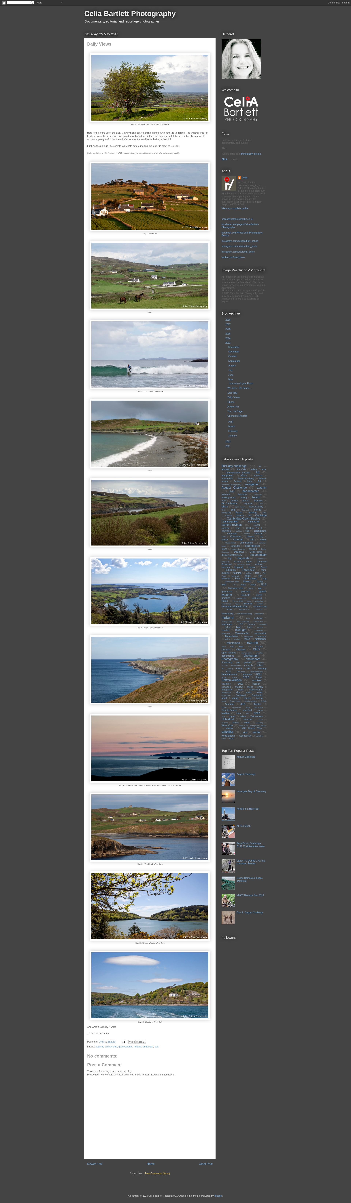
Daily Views (233, 397)
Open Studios (229, 652)
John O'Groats (242, 622)
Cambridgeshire (230, 521)
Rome (224, 677)
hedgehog (259, 601)
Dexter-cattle (256, 552)
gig (259, 588)
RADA (239, 668)
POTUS (225, 665)
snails (249, 692)
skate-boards (255, 689)
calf (249, 515)
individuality (227, 613)
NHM (232, 647)
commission (246, 542)
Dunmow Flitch (243, 564)
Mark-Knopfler (242, 633)
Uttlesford (228, 719)
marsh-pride (260, 633)
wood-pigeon (228, 735)
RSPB (246, 677)
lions (249, 627)
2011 (228, 446)
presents (248, 665)
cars (238, 528)
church (250, 536)
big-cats (248, 503)
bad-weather (250, 491)
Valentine (247, 719)
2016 (228, 329)
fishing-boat (250, 578)
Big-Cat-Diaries (229, 503)
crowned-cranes (238, 549)
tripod (232, 716)
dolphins (260, 559)
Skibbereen (226, 693)
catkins (239, 531)
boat (233, 509)
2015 (228, 333)
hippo (237, 604)
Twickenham (256, 716)
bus (265, 512)
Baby (232, 491)
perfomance (228, 655)
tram (247, 713)
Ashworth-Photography (231, 485)
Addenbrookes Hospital (238, 472)
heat (249, 601)
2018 (228, 319)
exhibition (231, 570)
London (225, 630)
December (234, 347)
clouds (225, 539)
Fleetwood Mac (232, 582)
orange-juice (246, 653)
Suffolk (264, 701)
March (232, 426)
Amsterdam (227, 478)
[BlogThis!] (133, 1042)
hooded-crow (260, 606)
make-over (226, 633)
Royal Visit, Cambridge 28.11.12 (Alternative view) (251, 845)
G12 (264, 584)
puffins (260, 665)
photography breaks (251, 153)
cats (247, 531)
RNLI (259, 674)
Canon (257, 525)
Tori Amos (258, 707)
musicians (233, 643)
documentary (258, 554)
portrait (247, 662)
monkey (237, 639)
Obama (259, 646)
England (238, 567)
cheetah (258, 533)
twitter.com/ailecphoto (233, 257)
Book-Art (245, 510)
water (247, 722)
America (258, 475)
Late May (232, 392)
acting (254, 469)
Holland (260, 604)
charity (247, 534)
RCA (228, 671)
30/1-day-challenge (234, 466)
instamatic (259, 614)
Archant (237, 481)
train (238, 713)
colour (263, 539)
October (232, 356)
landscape (147, 1046)
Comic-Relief (230, 543)
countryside (111, 1046)
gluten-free (227, 591)
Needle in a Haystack (248, 808)
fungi (253, 584)
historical (248, 603)
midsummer (262, 636)
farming (237, 572)
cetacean (232, 533)
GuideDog (257, 598)
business (228, 516)
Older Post (206, 1163)
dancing (253, 549)
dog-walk (243, 558)
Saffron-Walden (232, 680)
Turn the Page (234, 411)
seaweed (226, 687)
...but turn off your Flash (240, 383)
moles (227, 639)
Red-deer (241, 672)
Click (224, 159)
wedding (259, 723)
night (241, 646)
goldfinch (245, 591)
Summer (229, 704)
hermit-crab (226, 604)
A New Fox (233, 406)
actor (264, 469)
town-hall (247, 710)
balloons (226, 494)
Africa (243, 475)
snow (259, 692)
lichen (228, 627)
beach (256, 497)
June (231, 374)
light (238, 627)
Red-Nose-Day (256, 672)
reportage (247, 674)
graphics (226, 598)
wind (245, 732)
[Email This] (130, 1042)
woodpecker (245, 736)
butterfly (240, 515)
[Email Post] (123, 1041)
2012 (228, 441)
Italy (248, 618)
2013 (228, 342)
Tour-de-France (229, 710)
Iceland (259, 609)
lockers (260, 627)
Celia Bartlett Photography (130, 14)
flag (265, 578)
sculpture (226, 684)
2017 (228, 324)
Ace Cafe (241, 469)
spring (235, 698)
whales (229, 728)
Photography (230, 659)
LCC (241, 624)
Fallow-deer (248, 570)
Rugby (258, 677)
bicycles (258, 500)
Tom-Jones (236, 707)
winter (257, 732)
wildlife (227, 732)
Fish (237, 578)
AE (258, 472)
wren (231, 738)
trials (223, 717)
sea (156, 1046)
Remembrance (229, 674)
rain (248, 668)
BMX (224, 510)
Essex (251, 567)
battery (244, 497)
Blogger (218, 1195)
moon (247, 639)
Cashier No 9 (254, 528)
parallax (259, 653)
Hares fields (238, 601)
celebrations (260, 530)
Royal (234, 677)
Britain (238, 512)
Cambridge (261, 515)
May (231, 379)
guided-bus (241, 598)
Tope (248, 707)
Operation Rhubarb (237, 415)
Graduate (245, 595)
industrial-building (244, 614)
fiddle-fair (235, 576)
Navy (224, 647)
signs (241, 689)
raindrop (262, 668)
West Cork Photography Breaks (253, 726)
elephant (226, 567)
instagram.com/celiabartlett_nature (240, 241)
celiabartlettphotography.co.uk (237, 219)
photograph (251, 655)
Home (151, 1163)
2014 (228, 338)
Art (259, 481)
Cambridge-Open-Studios (243, 518)
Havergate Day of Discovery (251, 791)
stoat (224, 701)
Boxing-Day (226, 513)
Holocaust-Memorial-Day (235, 606)
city (261, 536)
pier (238, 662)
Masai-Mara (231, 636)
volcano (225, 723)
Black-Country (256, 506)
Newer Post (94, 1163)
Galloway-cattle (235, 588)
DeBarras (239, 551)
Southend (241, 695)
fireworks (226, 578)
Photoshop (227, 662)
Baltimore (242, 494)
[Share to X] (137, 1042)
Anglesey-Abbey (246, 478)
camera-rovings (232, 524)
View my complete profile (235, 208)
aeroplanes (227, 475)
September (234, 361)
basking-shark (229, 497)
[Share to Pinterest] (144, 1042)
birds (225, 506)
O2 (249, 647)
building (252, 512)
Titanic (224, 707)
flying (260, 581)
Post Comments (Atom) (157, 1173)
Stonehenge (235, 701)
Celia (244, 177)
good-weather (125, 1046)
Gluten (230, 402)
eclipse (258, 564)
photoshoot (253, 659)
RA (223, 669)
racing (230, 669)
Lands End (258, 622)
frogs (243, 584)
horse (229, 609)
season (256, 683)
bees (224, 500)
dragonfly (225, 562)
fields (248, 575)
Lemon (251, 624)
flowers (247, 581)
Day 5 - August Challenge (250, 912)
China (224, 537)
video (260, 720)
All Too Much (243, 826)
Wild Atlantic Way (252, 728)
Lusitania (259, 630)
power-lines (236, 665)
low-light (240, 630)
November (234, 351)
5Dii (259, 466)
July (230, 370)
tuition (243, 716)
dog (229, 558)
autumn (262, 487)
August (232, 365)
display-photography (232, 555)
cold (252, 539)
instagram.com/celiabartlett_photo (239, 246)
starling (259, 698)
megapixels (248, 636)
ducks (249, 561)
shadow (239, 687)
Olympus (241, 649)
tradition (226, 713)
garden (251, 588)
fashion (249, 573)
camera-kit (253, 521)
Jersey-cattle (227, 622)
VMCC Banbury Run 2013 (250, 895)
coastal (99, 1046)
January (232, 435)
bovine (257, 509)
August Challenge (234, 487)
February (233, 431)
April (231, 421)
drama (237, 561)
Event (264, 567)
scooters (256, 680)
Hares (225, 600)
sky (238, 692)
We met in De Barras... (239, 388)
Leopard (263, 624)
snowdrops (226, 695)
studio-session (251, 701)
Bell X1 (246, 500)
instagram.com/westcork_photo (238, 251)
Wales (236, 722)
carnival (225, 528)
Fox (234, 585)
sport (224, 698)
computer (235, 546)
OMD (256, 649)
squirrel (247, 698)
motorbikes (261, 639)
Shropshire (227, 689)
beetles (234, 500)
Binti (261, 504)
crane (224, 549)
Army (249, 481)
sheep (250, 687)
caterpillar (226, 531)
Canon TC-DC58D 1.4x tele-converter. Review (251, 862)
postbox (260, 663)
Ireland (137, 1046)
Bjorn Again (240, 507)
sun (242, 703)
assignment (252, 484)
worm (224, 739)
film (260, 576)
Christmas (235, 536)
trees (257, 713)
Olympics (226, 649)
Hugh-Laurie (244, 609)
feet (257, 573)
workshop (260, 736)
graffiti (259, 595)
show (260, 686)
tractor (260, 710)
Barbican (258, 495)
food (224, 584)
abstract (226, 469)
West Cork (227, 725)
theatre (257, 704)
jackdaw (258, 618)
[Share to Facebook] (140, 1042)
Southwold (257, 695)
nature (252, 642)
